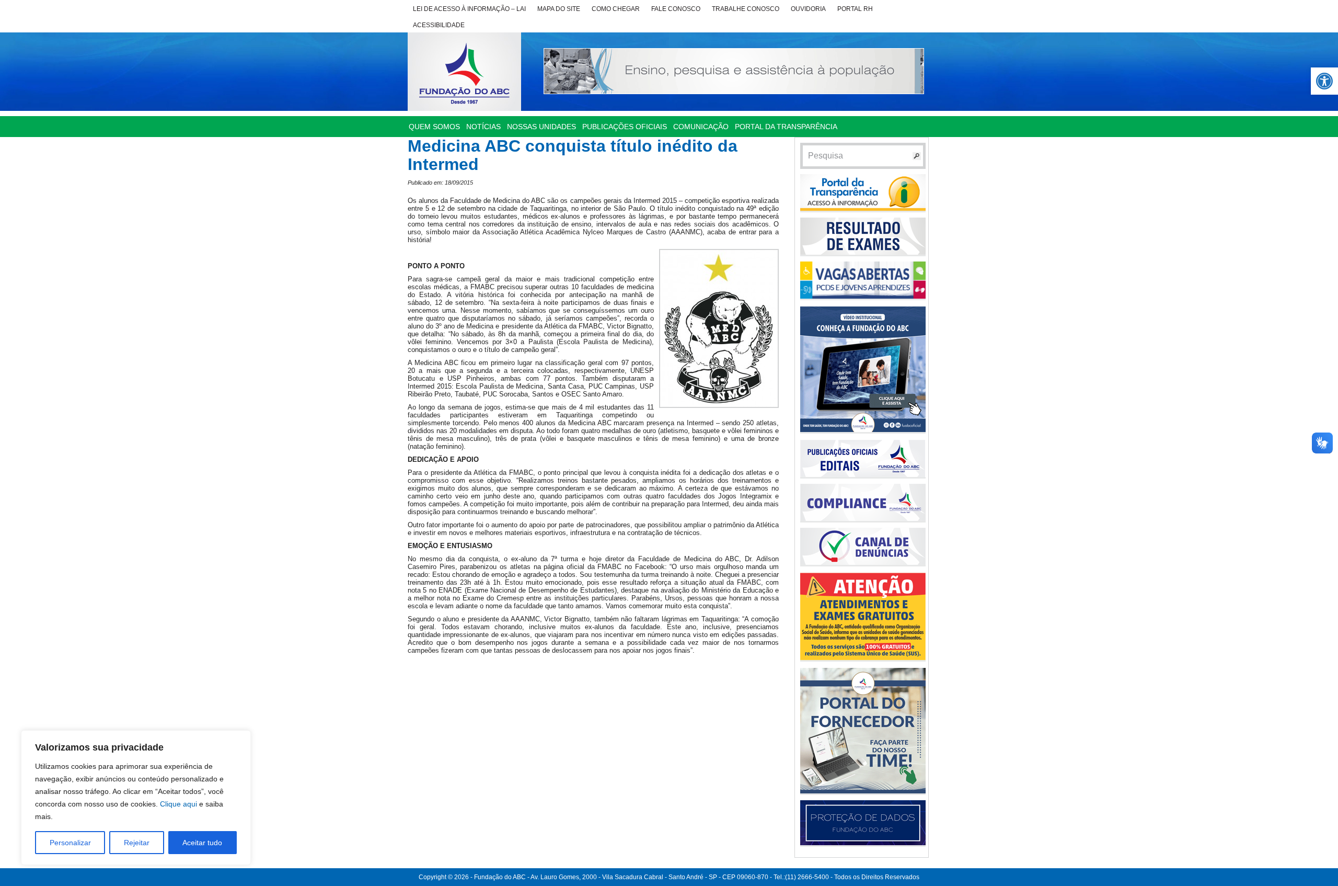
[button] (1324, 81)
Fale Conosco (675, 9)
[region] (136, 797)
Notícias (483, 126)
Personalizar (70, 842)
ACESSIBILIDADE (439, 25)
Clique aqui (178, 804)
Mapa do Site (558, 9)
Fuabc (464, 71)
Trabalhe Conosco (745, 9)
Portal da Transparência (786, 126)
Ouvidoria (808, 9)
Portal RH (855, 9)
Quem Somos (434, 126)
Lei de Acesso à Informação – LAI (469, 9)
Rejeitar (136, 842)
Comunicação (701, 126)
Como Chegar (616, 9)
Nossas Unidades (541, 126)
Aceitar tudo (202, 842)
